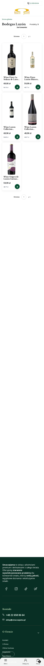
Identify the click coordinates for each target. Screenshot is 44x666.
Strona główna (7, 19)
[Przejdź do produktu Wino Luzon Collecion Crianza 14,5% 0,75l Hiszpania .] (12, 109)
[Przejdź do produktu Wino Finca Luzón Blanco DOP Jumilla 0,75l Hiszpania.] (32, 59)
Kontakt (5, 640)
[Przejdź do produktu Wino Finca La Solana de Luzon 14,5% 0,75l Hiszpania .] (12, 59)
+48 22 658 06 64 (15, 615)
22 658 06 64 (34, 3)
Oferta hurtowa (8, 648)
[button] (21, 633)
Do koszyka (17, 87)
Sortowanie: (22, 27)
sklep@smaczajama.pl (16, 620)
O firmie (5, 644)
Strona (16, 36)
